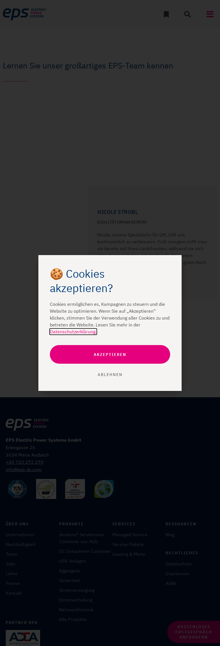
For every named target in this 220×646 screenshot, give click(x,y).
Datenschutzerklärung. (73, 331)
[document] (110, 323)
